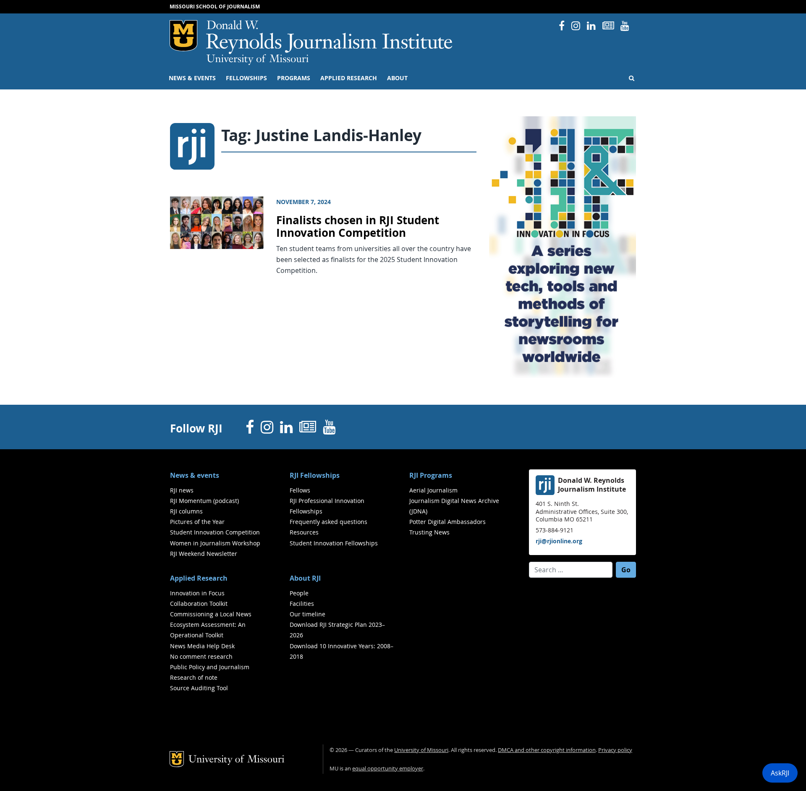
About (397, 78)
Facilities (302, 604)
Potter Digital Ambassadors (447, 522)
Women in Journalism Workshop (215, 543)
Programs (293, 78)
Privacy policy (615, 750)
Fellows (300, 490)
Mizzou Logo (183, 35)
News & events (192, 78)
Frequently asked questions (328, 522)
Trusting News (429, 532)
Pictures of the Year (197, 522)
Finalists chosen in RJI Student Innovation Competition (357, 227)
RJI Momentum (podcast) (204, 501)
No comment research (201, 656)
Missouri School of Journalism (215, 6)
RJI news (182, 490)
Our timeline (307, 614)
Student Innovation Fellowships (334, 543)
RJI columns (186, 511)
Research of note (193, 677)
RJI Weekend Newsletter (203, 554)
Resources (304, 532)
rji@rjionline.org (559, 541)
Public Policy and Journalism (209, 667)
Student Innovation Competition (215, 532)
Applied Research (348, 78)
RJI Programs (430, 475)
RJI (329, 37)
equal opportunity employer (387, 768)
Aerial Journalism (433, 490)
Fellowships (246, 78)
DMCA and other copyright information (547, 750)
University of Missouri (258, 59)
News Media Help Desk (202, 646)
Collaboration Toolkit (199, 604)
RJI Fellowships (315, 475)
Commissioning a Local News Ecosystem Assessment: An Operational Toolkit (210, 624)
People (299, 593)
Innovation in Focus (197, 593)
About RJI (305, 578)
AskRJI (780, 773)
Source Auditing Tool (199, 688)
